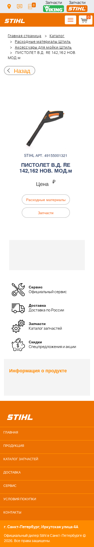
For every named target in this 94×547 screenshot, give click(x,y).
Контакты (19, 6)
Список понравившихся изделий (30, 6)
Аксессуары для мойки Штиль (43, 47)
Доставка (9, 6)
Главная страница (25, 36)
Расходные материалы (46, 199)
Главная (10, 432)
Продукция (13, 445)
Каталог (57, 36)
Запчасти (53, 3)
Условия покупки (19, 499)
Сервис (9, 485)
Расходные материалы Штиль (43, 41)
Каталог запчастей (20, 459)
